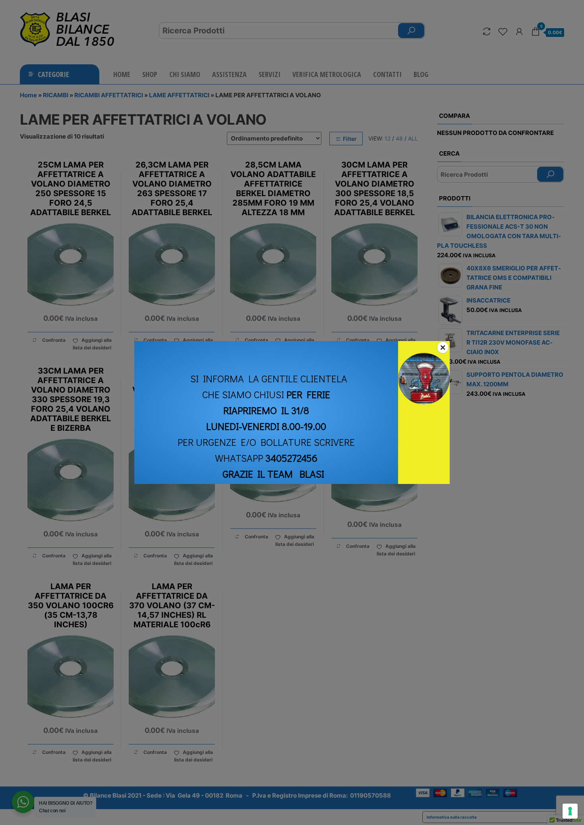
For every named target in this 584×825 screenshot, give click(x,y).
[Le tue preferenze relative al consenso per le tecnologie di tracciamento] (570, 811)
